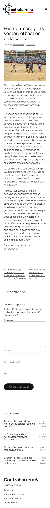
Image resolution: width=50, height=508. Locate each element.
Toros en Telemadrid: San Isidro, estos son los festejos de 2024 (19, 424)
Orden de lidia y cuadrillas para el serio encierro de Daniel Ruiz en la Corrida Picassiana (15, 274)
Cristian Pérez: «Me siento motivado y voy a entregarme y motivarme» (20, 460)
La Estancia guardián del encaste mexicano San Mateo (15, 437)
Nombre (7, 350)
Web (5, 373)
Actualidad (30, 44)
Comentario (9, 320)
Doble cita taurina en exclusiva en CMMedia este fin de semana (37, 274)
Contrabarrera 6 (21, 479)
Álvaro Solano (18, 44)
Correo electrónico (12, 362)
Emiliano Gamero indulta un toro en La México (18, 448)
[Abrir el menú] (45, 9)
